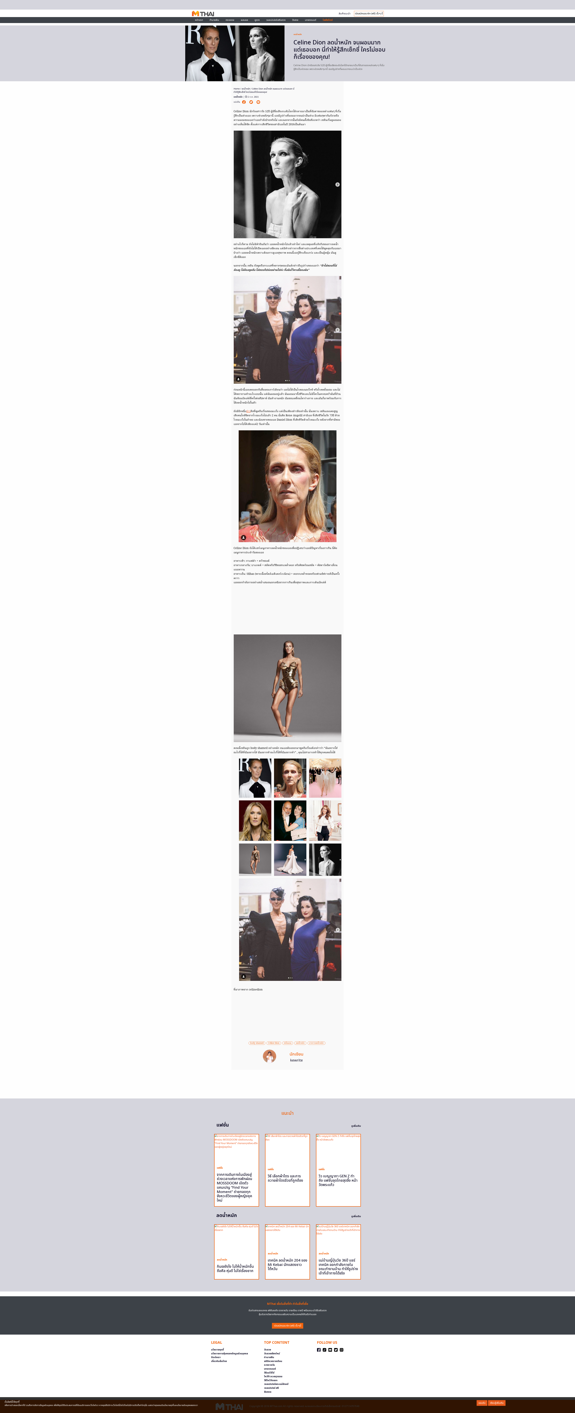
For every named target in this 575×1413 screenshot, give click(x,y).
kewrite (296, 1060)
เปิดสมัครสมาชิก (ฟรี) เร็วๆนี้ (287, 1326)
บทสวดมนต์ (310, 20)
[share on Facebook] (244, 102)
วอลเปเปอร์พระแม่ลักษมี (276, 1384)
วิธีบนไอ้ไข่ (269, 1373)
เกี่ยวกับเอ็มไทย (219, 1361)
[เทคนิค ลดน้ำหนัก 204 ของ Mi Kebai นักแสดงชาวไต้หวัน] (287, 1237)
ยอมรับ (482, 1403)
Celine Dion (273, 1043)
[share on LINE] (258, 102)
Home (237, 88)
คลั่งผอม (287, 1043)
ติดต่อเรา (216, 1357)
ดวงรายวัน (269, 1365)
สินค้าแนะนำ (344, 13)
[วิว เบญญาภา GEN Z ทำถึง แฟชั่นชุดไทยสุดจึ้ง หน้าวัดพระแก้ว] (338, 1149)
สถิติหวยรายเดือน (273, 1361)
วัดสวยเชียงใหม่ (272, 1353)
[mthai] (203, 13)
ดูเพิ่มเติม (356, 1126)
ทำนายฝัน (214, 20)
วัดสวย (295, 20)
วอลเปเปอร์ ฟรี (271, 1388)
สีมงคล (267, 1392)
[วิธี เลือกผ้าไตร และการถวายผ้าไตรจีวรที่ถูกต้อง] (287, 1149)
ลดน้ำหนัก (297, 34)
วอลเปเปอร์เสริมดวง (276, 20)
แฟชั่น (220, 1168)
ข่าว (248, 411)
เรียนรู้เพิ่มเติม (497, 1403)
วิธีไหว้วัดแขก (270, 1380)
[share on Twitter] (251, 102)
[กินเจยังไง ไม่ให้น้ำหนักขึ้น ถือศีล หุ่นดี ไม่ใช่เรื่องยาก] (237, 1240)
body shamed (257, 1043)
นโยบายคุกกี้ (217, 1350)
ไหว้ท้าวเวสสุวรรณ (273, 1376)
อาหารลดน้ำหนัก (316, 1043)
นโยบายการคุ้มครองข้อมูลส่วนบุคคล (229, 1353)
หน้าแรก (199, 20)
